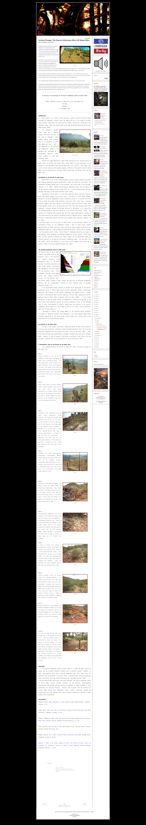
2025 (96, 296)
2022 (96, 302)
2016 (96, 314)
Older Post (84, 804)
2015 (96, 316)
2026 (96, 294)
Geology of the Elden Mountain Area (63, 726)
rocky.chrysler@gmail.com (99, 364)
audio (95, 287)
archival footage (44, 42)
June (97, 322)
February (98, 335)
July (97, 320)
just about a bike (97, 275)
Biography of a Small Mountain (61, 702)
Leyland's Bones (99, 324)
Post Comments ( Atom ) (66, 805)
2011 (96, 343)
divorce (95, 285)
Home (64, 804)
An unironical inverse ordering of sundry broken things (104, 240)
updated (95, 277)
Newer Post (44, 804)
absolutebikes (96, 278)
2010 (96, 344)
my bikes (95, 355)
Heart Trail (46, 77)
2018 (96, 310)
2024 (96, 298)
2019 (96, 308)
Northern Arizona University (44, 51)
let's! (95, 282)
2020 (96, 306)
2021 (96, 304)
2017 (96, 312)
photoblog (96, 273)
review (95, 283)
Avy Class (101, 227)
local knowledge (51, 42)
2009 (96, 346)
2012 (96, 341)
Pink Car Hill (103, 113)
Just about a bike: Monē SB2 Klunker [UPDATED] (103, 215)
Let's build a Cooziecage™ (100, 86)
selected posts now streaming (101, 71)
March (97, 333)
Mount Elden (80, 80)
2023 (96, 300)
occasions (81, 75)
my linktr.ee (96, 356)
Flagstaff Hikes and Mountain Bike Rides (69, 734)
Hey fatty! (101, 159)
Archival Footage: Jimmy (100, 325)
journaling (96, 280)
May (97, 331)
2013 (96, 339)
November (98, 318)
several (75, 75)
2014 (96, 337)
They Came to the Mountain (58, 710)
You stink (101, 135)
